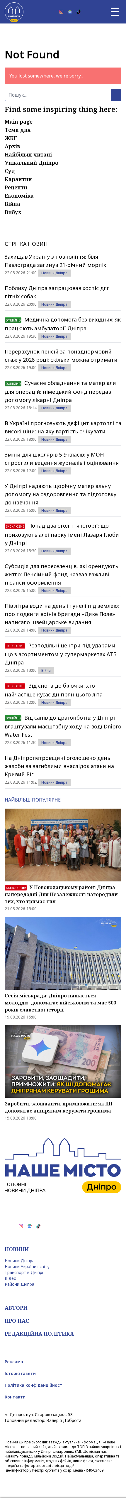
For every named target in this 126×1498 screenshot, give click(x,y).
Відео (10, 1278)
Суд (10, 170)
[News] (70, 11)
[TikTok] (79, 11)
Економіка (19, 195)
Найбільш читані (28, 154)
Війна (12, 203)
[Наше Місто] (14, 11)
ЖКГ (11, 138)
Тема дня (18, 129)
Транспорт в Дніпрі (24, 1272)
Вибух (13, 212)
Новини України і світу (27, 1266)
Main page (19, 121)
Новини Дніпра (54, 272)
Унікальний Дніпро (31, 162)
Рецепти (16, 187)
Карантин (18, 179)
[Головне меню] (114, 11)
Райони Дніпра (19, 1284)
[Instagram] (61, 11)
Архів (12, 146)
